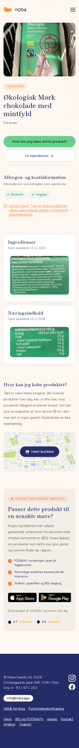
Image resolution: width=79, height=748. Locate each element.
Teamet (25, 724)
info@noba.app (18, 698)
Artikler (9, 724)
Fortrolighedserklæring (46, 708)
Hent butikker (42, 451)
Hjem (8, 719)
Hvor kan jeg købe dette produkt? (39, 141)
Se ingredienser (37, 155)
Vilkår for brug (14, 708)
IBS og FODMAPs (29, 719)
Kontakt (67, 719)
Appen (52, 719)
